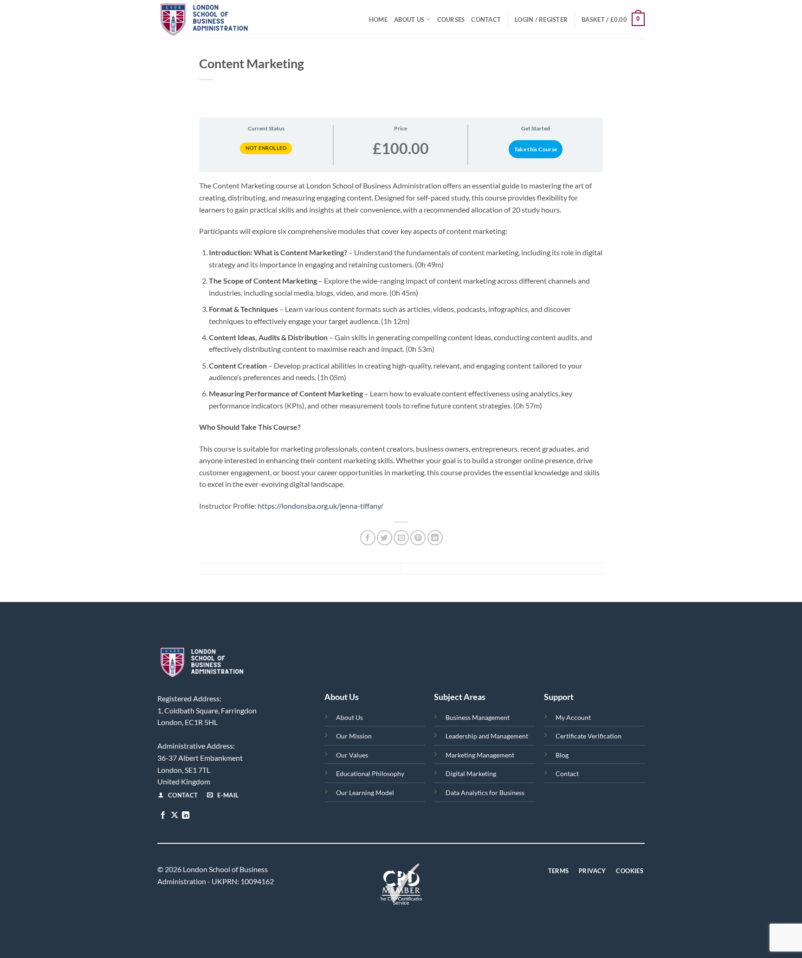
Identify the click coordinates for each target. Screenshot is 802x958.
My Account (573, 717)
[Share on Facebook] (367, 537)
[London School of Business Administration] (225, 19)
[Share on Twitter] (384, 537)
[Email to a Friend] (401, 537)
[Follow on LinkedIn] (185, 815)
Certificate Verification (588, 736)
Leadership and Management (487, 736)
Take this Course (535, 149)
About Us (409, 19)
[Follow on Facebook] (163, 815)
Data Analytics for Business (485, 792)
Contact (486, 19)
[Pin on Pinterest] (418, 537)
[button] (541, 19)
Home (378, 19)
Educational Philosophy (370, 773)
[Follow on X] (174, 815)
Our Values (352, 755)
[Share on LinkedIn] (435, 537)
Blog (562, 755)
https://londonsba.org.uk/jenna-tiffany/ (320, 505)
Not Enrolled (266, 148)
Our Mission (354, 736)
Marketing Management (480, 755)
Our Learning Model (365, 792)
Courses (451, 19)
